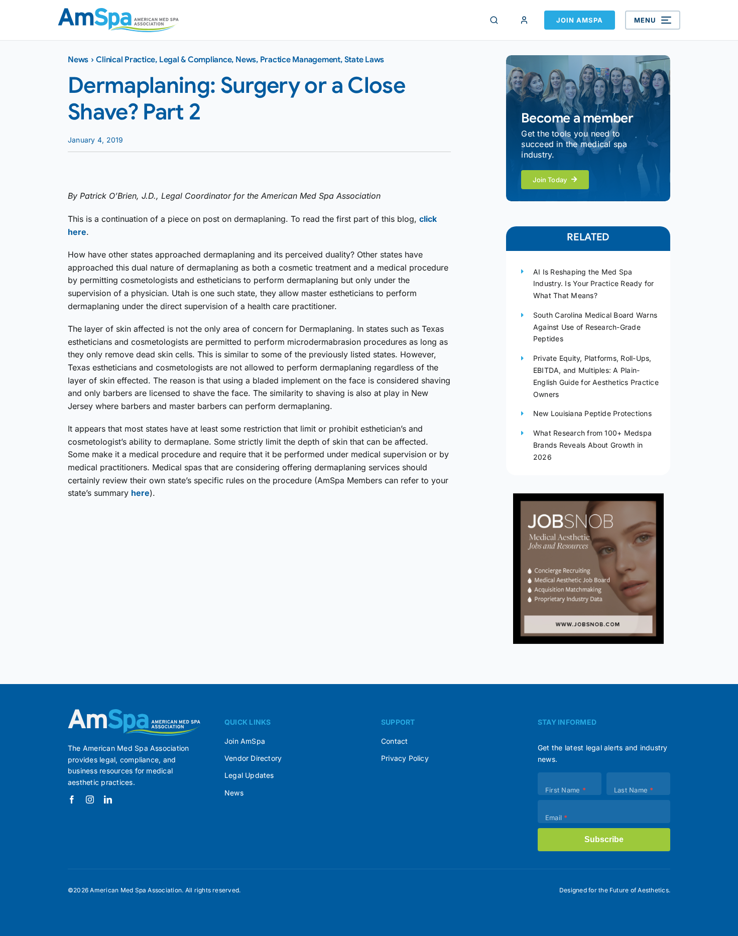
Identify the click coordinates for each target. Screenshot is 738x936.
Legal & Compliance (195, 60)
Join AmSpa (579, 20)
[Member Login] (524, 20)
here (140, 493)
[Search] (494, 20)
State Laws (364, 60)
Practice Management (300, 60)
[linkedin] (108, 799)
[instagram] (90, 799)
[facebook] (72, 799)
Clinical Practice (125, 60)
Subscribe (604, 839)
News (78, 60)
